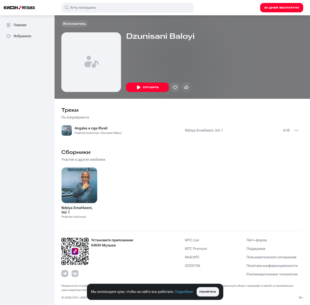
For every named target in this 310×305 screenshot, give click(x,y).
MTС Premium (196, 248)
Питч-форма (257, 240)
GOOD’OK (192, 265)
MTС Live (192, 240)
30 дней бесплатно (281, 8)
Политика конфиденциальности (272, 265)
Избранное (22, 36)
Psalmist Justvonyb (87, 133)
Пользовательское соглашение (272, 257)
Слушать (151, 87)
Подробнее (184, 291)
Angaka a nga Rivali (91, 128)
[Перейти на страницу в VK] (75, 273)
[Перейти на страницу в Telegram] (64, 273)
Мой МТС (192, 257)
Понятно (207, 292)
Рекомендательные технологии (272, 274)
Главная (20, 25)
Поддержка (256, 248)
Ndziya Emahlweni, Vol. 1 (204, 130)
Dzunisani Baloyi (111, 133)
